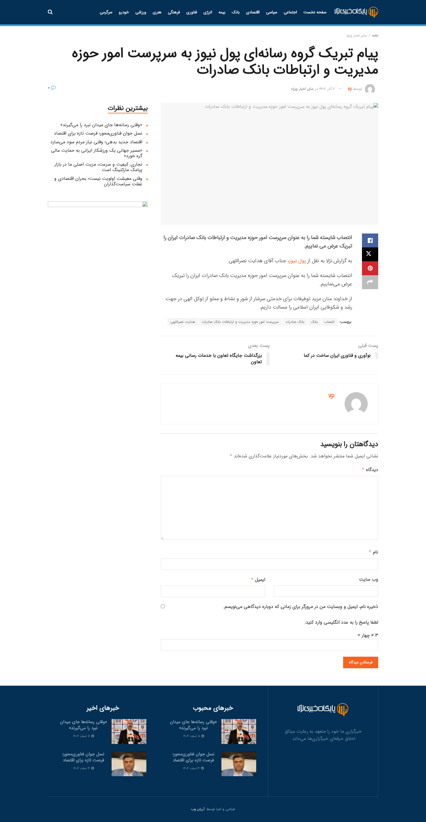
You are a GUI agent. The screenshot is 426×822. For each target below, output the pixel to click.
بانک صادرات (294, 322)
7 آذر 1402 (327, 89)
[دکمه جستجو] (50, 12)
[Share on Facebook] (370, 240)
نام (373, 552)
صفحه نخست (315, 12)
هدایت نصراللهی (182, 322)
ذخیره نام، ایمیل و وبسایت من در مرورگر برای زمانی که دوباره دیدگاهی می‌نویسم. (300, 606)
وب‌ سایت (368, 579)
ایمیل (258, 579)
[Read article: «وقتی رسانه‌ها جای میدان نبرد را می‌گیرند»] (238, 731)
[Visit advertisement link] (98, 251)
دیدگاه (370, 469)
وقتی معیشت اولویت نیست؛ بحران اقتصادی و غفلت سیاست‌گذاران (98, 181)
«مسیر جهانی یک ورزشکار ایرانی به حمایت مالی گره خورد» (96, 153)
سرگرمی (106, 12)
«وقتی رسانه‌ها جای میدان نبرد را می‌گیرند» (101, 124)
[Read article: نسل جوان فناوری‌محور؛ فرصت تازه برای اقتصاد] (238, 763)
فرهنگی (174, 12)
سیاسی (271, 12)
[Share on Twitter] (370, 254)
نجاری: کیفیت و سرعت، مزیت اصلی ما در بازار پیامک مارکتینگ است (98, 167)
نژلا (349, 89)
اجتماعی (290, 12)
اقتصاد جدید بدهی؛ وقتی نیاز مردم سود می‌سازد (96, 142)
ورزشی (140, 12)
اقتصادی (253, 12)
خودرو (124, 12)
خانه (375, 35)
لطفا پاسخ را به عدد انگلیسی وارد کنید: (341, 622)
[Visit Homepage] (356, 12)
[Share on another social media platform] (370, 282)
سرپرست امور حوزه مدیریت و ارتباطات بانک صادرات (240, 322)
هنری (157, 12)
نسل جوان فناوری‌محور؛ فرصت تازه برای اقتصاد (98, 133)
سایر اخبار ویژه (356, 35)
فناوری (191, 12)
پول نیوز (297, 261)
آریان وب (198, 809)
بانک (236, 12)
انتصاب (329, 322)
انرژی (207, 12)
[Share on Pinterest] (370, 268)
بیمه (222, 12)
